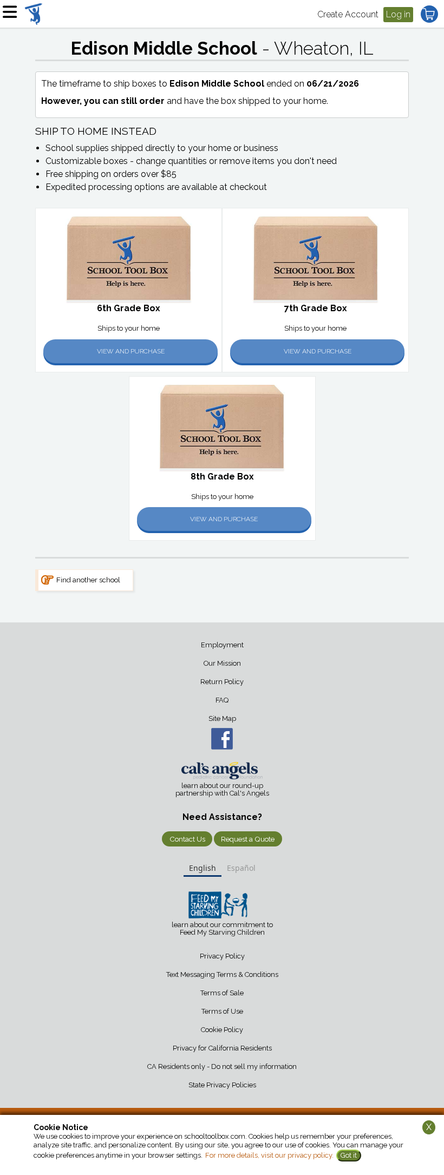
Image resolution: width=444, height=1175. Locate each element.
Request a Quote (248, 839)
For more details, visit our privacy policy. (269, 1155)
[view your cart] (429, 14)
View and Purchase (131, 351)
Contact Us (187, 839)
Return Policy (222, 682)
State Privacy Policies (222, 1085)
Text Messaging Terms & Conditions (222, 974)
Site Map (222, 718)
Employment (222, 645)
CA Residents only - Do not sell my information (222, 1066)
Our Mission (222, 663)
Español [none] (241, 868)
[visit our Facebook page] (222, 739)
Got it (349, 1155)
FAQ (222, 700)
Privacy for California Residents (222, 1048)
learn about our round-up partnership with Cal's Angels (222, 789)
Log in (398, 14)
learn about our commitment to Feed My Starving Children (222, 928)
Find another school (88, 579)
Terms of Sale (222, 993)
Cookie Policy (222, 1030)
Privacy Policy (222, 956)
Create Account (347, 14)
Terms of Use (222, 1011)
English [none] (202, 868)
